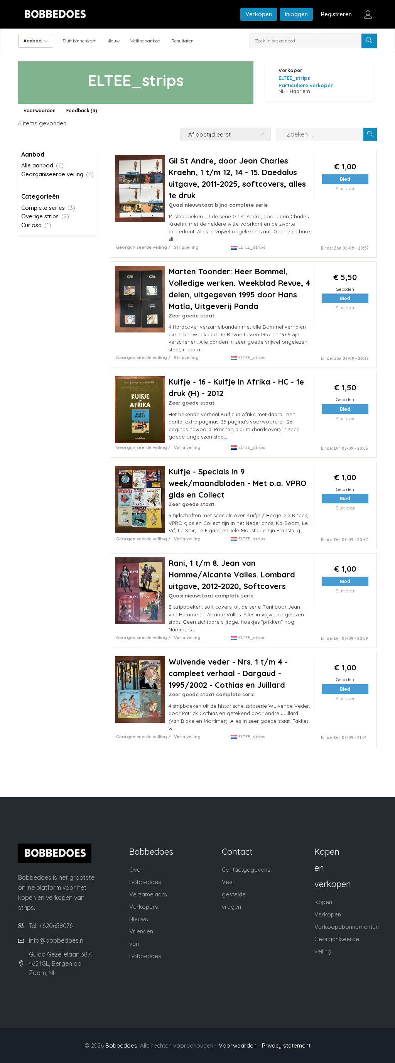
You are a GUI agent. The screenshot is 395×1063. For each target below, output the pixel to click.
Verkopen (258, 14)
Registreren (336, 14)
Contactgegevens (246, 869)
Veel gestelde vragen (234, 894)
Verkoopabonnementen (346, 926)
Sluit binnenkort (79, 41)
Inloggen (296, 14)
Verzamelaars (148, 894)
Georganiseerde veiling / (143, 247)
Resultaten (182, 41)
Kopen (323, 902)
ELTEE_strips (294, 78)
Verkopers (143, 906)
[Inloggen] (368, 14)
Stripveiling (186, 247)
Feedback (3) (81, 110)
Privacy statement (286, 1045)
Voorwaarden (40, 110)
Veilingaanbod (145, 41)
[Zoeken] (369, 41)
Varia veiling (187, 447)
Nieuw (113, 41)
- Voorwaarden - (237, 1045)
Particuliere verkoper (306, 85)
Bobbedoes (121, 1045)
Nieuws (138, 919)
